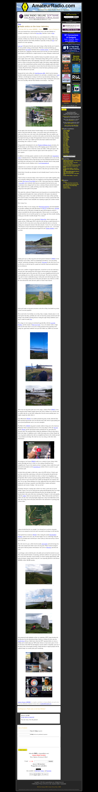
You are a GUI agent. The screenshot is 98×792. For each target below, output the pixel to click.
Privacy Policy (66, 186)
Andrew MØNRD (33, 29)
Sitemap (43, 787)
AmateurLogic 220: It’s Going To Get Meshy (70, 167)
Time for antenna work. (68, 163)
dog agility (21, 183)
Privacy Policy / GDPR (56, 787)
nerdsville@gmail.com (45, 703)
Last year (20, 46)
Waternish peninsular (44, 206)
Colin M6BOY (66, 133)
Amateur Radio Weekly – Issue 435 (70, 162)
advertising (71, 120)
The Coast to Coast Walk (29, 181)
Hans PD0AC (65, 138)
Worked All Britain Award (44, 145)
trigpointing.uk (36, 467)
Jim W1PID (65, 141)
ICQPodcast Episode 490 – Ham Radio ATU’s (71, 174)
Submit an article (66, 116)
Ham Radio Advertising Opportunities (71, 184)
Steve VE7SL (66, 150)
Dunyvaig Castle (36, 325)
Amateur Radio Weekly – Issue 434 (70, 168)
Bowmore (49, 547)
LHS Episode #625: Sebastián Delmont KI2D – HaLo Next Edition (71, 172)
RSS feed (37, 771)
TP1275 (44, 208)
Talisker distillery (50, 228)
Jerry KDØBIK (66, 139)
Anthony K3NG (66, 131)
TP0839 (33, 461)
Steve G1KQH (66, 149)
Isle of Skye (39, 33)
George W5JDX (66, 137)
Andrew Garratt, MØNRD (24, 702)
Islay (53, 33)
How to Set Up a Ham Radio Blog (71, 125)
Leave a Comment (53, 29)
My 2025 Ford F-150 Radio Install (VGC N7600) (71, 170)
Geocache (44, 262)
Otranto (23, 429)
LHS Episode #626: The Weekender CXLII (71, 164)
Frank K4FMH (66, 136)
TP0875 (53, 409)
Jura (53, 40)
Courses (65, 181)
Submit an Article (66, 187)
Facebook (49, 771)
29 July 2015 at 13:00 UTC (27, 717)
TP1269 (57, 208)
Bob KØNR (65, 132)
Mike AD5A (65, 144)
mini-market (45, 544)
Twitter (42, 771)
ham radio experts (69, 123)
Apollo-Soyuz (21, 641)
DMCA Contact (48, 787)
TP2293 (28, 418)
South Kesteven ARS (40, 73)
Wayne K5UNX (66, 152)
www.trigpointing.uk (44, 163)
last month (28, 49)
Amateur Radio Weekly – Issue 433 (70, 175)
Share (40, 29)
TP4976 (28, 426)
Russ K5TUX (65, 148)
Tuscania (56, 427)
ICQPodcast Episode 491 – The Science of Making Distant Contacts (72, 161)
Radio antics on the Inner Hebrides (34, 26)
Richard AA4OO (66, 146)
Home (19, 24)
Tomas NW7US (66, 151)
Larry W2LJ (65, 143)
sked (58, 75)
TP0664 (53, 258)
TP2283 (35, 535)
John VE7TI (65, 142)
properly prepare (45, 49)
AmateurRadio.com (53, 5)
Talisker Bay (43, 219)
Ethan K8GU (65, 135)
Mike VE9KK (65, 145)
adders (24, 496)
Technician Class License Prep (71, 182)
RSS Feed (39, 787)
